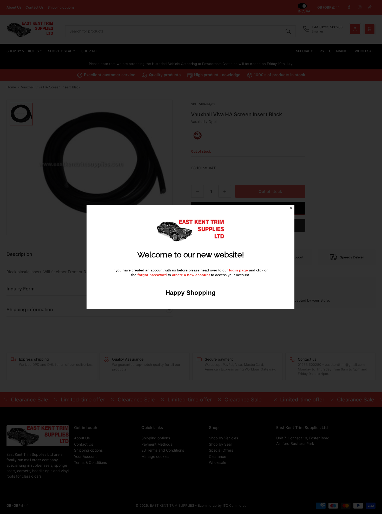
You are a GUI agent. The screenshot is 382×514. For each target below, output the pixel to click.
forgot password (152, 275)
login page (238, 270)
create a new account (191, 275)
